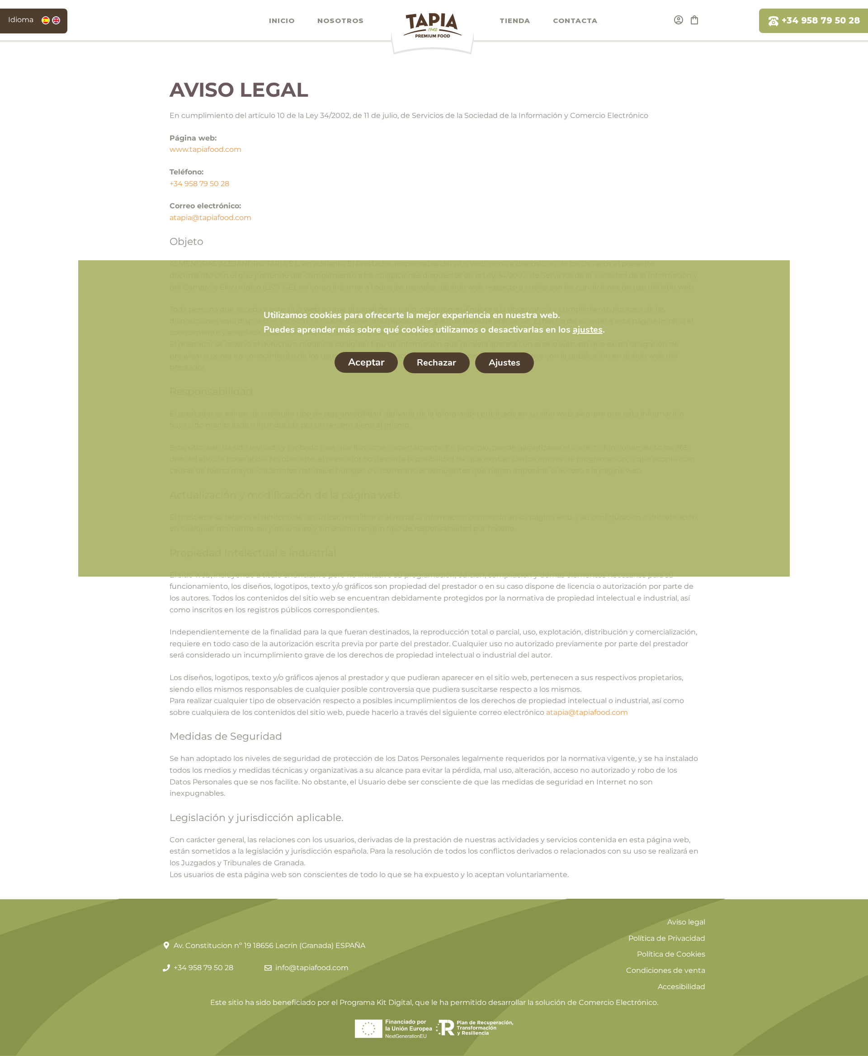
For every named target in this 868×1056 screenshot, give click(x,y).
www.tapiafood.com (205, 149)
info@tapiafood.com (312, 967)
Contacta (575, 20)
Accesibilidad (681, 986)
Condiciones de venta (665, 970)
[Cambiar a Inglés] (56, 20)
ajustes (587, 330)
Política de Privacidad (666, 938)
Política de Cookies (671, 954)
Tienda (515, 20)
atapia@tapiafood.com (210, 217)
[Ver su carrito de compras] (694, 19)
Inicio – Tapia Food (432, 33)
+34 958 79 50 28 (821, 20)
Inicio (282, 20)
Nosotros (340, 20)
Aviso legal (686, 922)
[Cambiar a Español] (46, 20)
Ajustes (504, 363)
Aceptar (366, 362)
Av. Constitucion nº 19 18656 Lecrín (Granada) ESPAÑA (269, 945)
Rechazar (436, 363)
